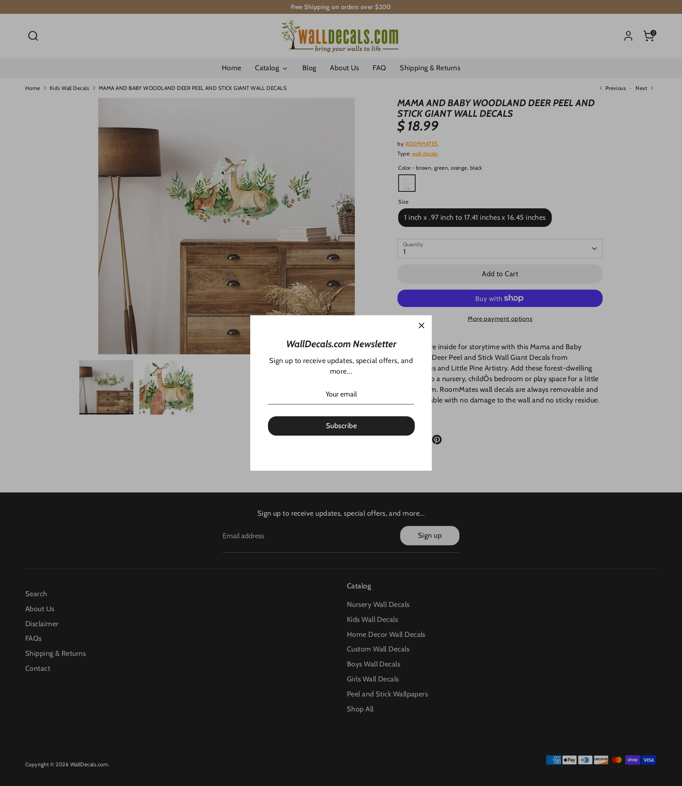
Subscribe (341, 425)
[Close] (421, 325)
